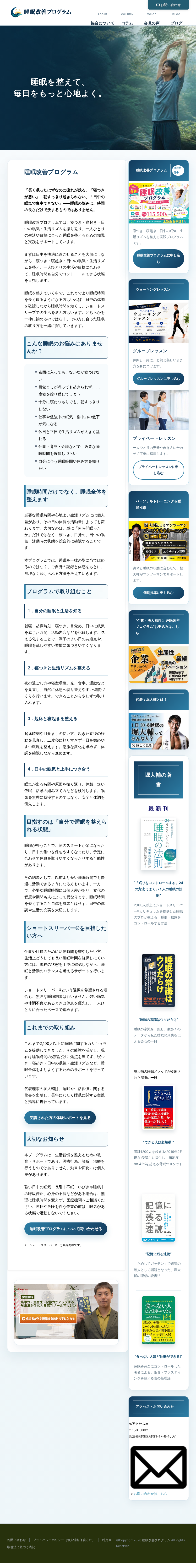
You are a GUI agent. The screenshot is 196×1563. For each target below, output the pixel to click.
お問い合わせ (171, 5)
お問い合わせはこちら (150, 1494)
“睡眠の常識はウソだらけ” (158, 1019)
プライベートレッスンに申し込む (158, 470)
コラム (127, 19)
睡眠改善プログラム (156, 1540)
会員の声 (152, 19)
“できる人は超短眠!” (158, 1142)
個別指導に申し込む (158, 593)
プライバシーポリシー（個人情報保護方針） (64, 1540)
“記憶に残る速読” (158, 1254)
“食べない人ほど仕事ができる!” (158, 1356)
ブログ (177, 19)
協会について (103, 19)
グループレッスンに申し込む (158, 378)
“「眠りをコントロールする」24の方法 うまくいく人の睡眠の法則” (158, 889)
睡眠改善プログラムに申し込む (158, 258)
